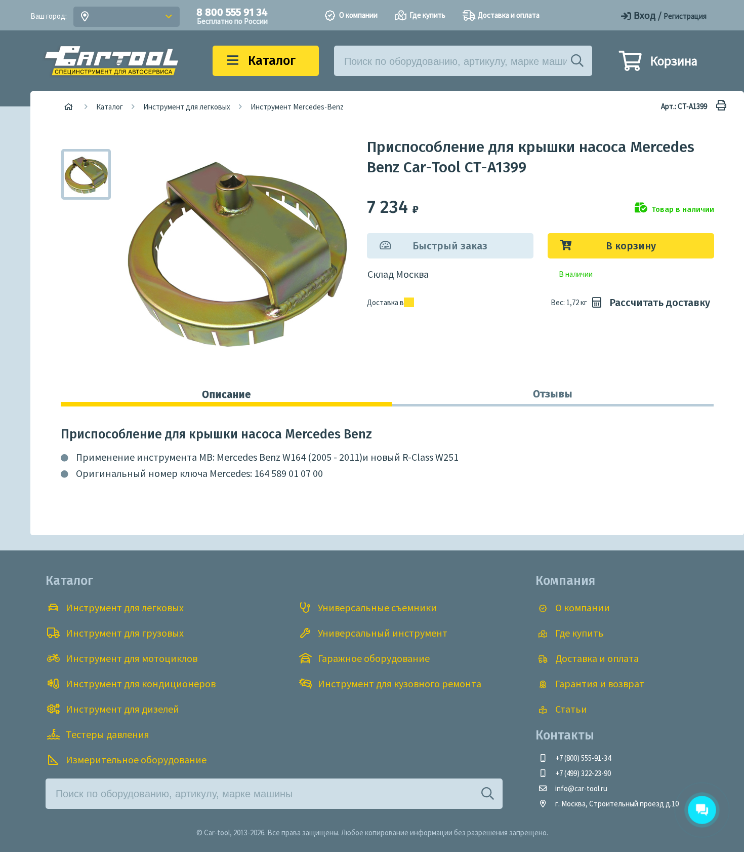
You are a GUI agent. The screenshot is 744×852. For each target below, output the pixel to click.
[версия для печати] (719, 106)
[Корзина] (630, 65)
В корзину (631, 246)
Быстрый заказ (449, 246)
